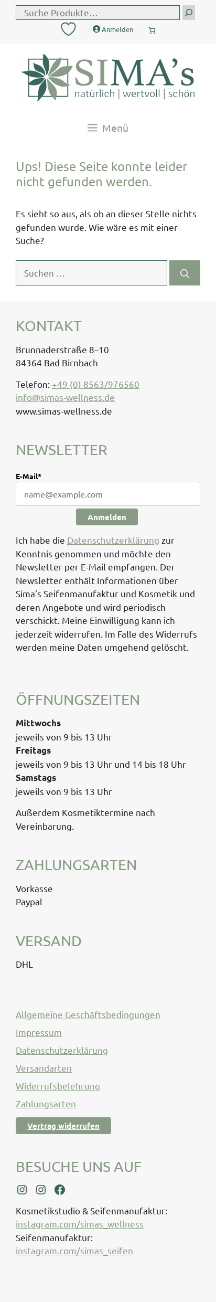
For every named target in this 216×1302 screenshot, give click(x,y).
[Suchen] (184, 272)
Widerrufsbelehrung (58, 1085)
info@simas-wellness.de (65, 397)
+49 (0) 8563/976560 (95, 383)
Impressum (39, 1032)
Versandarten (44, 1067)
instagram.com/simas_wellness (80, 1223)
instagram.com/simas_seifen (74, 1250)
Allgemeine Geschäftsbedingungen (88, 1014)
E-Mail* (28, 476)
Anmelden (107, 517)
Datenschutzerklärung (113, 539)
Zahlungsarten (46, 1103)
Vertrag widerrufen (63, 1125)
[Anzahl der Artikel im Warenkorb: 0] (152, 27)
